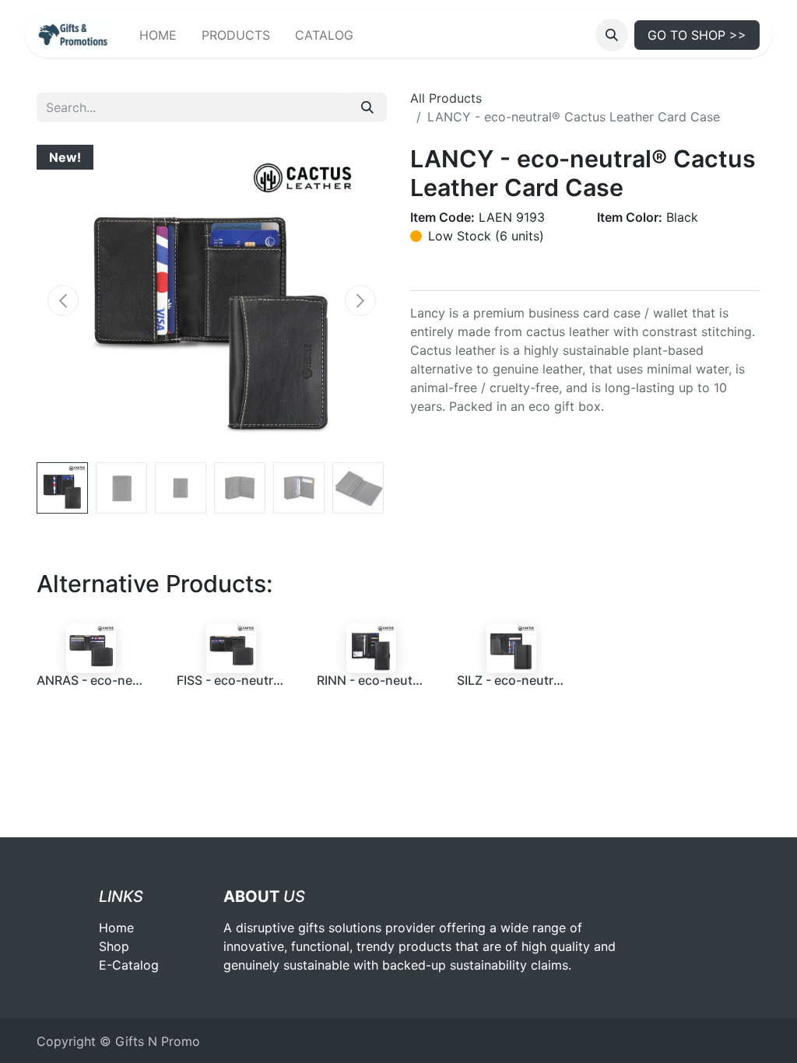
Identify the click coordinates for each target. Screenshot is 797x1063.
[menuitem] (158, 35)
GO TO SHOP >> (697, 35)
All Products (446, 98)
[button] (611, 35)
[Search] (367, 107)
